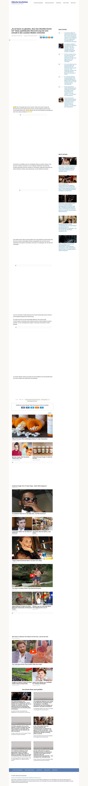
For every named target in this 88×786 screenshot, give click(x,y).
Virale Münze (58, 2)
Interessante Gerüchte (49, 2)
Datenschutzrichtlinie (16, 777)
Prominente (44, 399)
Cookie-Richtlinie (25, 777)
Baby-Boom (73, 2)
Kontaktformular (37, 777)
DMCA (31, 777)
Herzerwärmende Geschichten (33, 399)
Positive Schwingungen (38, 2)
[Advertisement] (44, 16)
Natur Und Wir (66, 2)
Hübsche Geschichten (19, 2)
